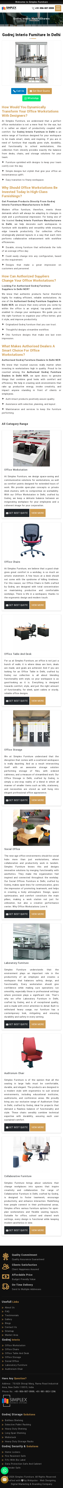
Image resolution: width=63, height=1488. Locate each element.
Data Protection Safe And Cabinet (23, 1463)
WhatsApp (33, 98)
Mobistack (10, 1437)
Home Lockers (12, 1452)
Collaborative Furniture (18, 1176)
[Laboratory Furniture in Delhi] (31, 941)
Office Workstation (15, 469)
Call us (20, 91)
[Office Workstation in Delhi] (31, 448)
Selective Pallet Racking (18, 1424)
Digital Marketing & (21, 1484)
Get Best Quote (41, 91)
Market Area (11, 1335)
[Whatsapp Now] (4, 1470)
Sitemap (9, 1331)
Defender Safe (13, 1467)
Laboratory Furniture (16, 963)
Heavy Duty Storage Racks (19, 1441)
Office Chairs (12, 562)
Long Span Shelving (15, 1433)
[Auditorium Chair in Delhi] (31, 1052)
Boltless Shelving (14, 1420)
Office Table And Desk (17, 654)
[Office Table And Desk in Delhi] (31, 633)
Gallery (8, 1319)
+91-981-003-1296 (46, 1391)
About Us (10, 1307)
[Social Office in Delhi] (31, 828)
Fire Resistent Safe (15, 1456)
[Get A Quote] (4, 1479)
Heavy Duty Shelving (16, 1428)
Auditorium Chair (14, 1073)
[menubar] (58, 8)
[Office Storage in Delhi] (31, 728)
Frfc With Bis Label (15, 1460)
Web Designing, (48, 1480)
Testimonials (12, 1315)
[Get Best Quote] (31, 63)
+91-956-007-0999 (44, 8)
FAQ (7, 1311)
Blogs (8, 1323)
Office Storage (13, 749)
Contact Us (11, 1327)
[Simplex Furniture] (10, 8)
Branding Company (42, 1484)
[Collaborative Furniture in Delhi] (31, 1155)
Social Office (12, 849)
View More (37, 513)
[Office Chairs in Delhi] (31, 540)
